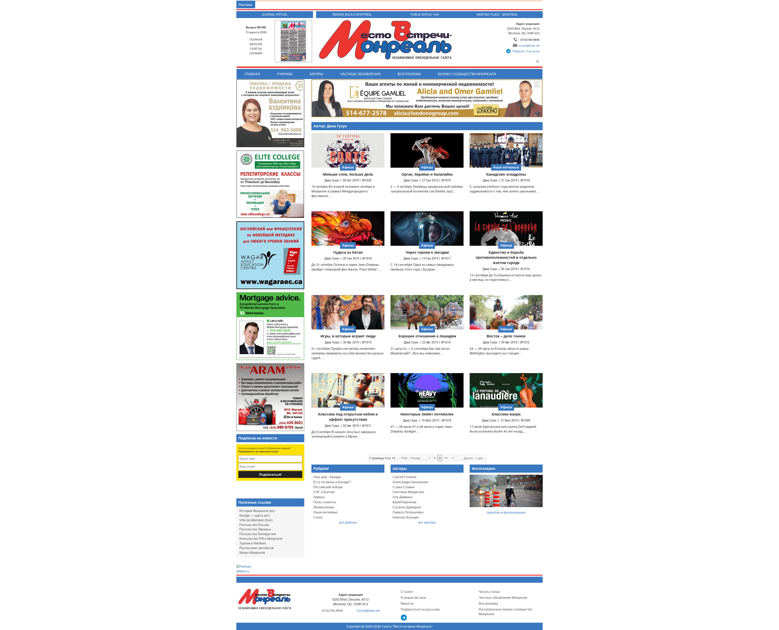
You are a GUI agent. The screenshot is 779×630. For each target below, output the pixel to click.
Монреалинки (323, 507)
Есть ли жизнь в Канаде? (332, 482)
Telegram (518, 51)
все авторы (427, 522)
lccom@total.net (529, 45)
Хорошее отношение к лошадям (427, 336)
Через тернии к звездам (427, 252)
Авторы (316, 74)
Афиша (319, 497)
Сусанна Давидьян (407, 507)
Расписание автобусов (256, 547)
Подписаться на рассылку (420, 609)
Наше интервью (325, 512)
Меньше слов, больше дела (348, 174)
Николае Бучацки (406, 517)
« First (402, 458)
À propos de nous (413, 597)
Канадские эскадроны (506, 174)
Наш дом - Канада (327, 476)
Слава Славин (404, 487)
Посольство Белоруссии (257, 533)
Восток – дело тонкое (506, 336)
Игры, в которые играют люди (348, 336)
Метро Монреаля (252, 552)
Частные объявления (360, 74)
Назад (415, 458)
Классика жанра (506, 414)
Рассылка (533, 51)
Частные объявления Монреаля (503, 597)
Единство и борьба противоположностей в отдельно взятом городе (506, 257)
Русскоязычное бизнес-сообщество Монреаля (505, 611)
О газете (407, 591)
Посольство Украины (255, 529)
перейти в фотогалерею (506, 512)
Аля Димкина (402, 497)
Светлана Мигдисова (408, 491)
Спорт (318, 517)
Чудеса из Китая (348, 252)
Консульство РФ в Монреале (261, 538)
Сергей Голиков (404, 476)
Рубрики (285, 74)
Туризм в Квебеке (252, 543)
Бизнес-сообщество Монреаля (467, 74)
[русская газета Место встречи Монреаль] (265, 599)
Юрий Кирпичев (404, 502)
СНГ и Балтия (324, 491)
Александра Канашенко (410, 482)
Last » (480, 458)
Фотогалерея (483, 468)
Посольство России (254, 524)
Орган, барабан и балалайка (427, 174)
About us (407, 603)
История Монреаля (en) (257, 510)
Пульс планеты (324, 502)
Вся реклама (409, 74)
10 (446, 458)
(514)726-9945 (530, 40)
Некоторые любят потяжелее (427, 414)
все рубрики (348, 522)
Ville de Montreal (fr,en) (256, 520)
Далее (468, 458)
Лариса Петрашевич (408, 512)
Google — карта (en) (254, 515)
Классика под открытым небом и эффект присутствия (348, 417)
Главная (252, 74)
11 (453, 458)
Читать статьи (489, 591)
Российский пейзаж (328, 487)
